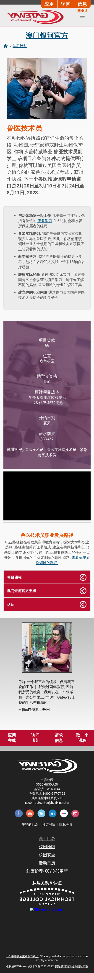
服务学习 (44, 221)
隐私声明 (65, 824)
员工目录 (47, 838)
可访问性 (48, 824)
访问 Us (35, 737)
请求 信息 (59, 737)
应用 (49, 3)
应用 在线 (12, 737)
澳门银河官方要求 (21, 590)
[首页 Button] (6, 45)
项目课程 (14, 577)
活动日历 (47, 862)
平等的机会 (30, 824)
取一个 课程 (82, 737)
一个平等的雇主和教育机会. (22, 956)
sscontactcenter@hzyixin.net (47, 802)
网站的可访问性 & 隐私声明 (71, 966)
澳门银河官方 (47, 34)
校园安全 (47, 855)
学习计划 (20, 45)
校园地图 (47, 846)
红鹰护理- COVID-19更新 (47, 871)
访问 (65, 3)
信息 (82, 3)
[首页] (33, 17)
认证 (10, 604)
